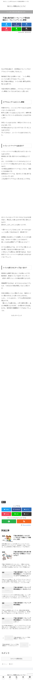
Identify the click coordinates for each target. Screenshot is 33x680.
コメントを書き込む (16, 658)
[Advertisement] (16, 51)
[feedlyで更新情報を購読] (9, 521)
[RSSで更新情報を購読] (24, 521)
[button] (26, 29)
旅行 (4, 502)
